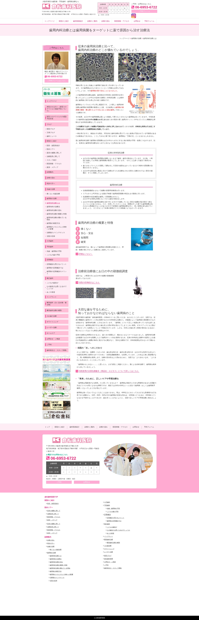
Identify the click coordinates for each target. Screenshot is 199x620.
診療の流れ (50, 540)
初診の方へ (50, 543)
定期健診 (107, 514)
